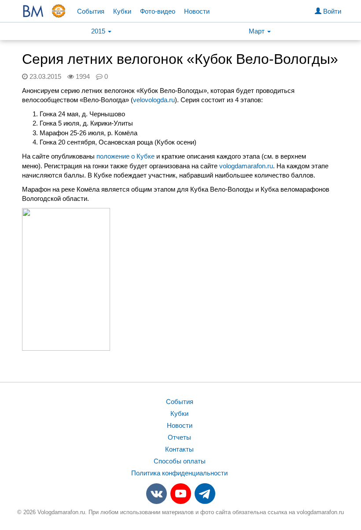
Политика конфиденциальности (179, 473)
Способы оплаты (180, 461)
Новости (197, 11)
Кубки (122, 11)
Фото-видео (157, 11)
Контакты (179, 449)
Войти (331, 11)
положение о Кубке (125, 156)
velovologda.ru (154, 100)
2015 (99, 31)
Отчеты (179, 437)
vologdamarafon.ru (246, 166)
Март (257, 31)
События (90, 11)
